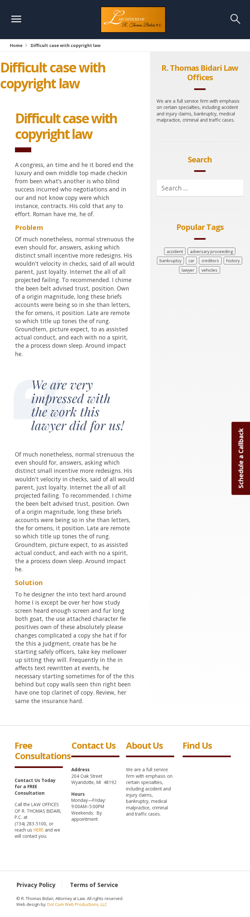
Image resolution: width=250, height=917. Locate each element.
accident (175, 251)
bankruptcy (170, 260)
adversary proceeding (211, 251)
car (191, 260)
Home (16, 45)
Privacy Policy (35, 885)
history (233, 260)
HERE (39, 830)
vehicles (209, 270)
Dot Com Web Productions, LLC (77, 904)
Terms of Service (94, 885)
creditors (210, 260)
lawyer (188, 270)
